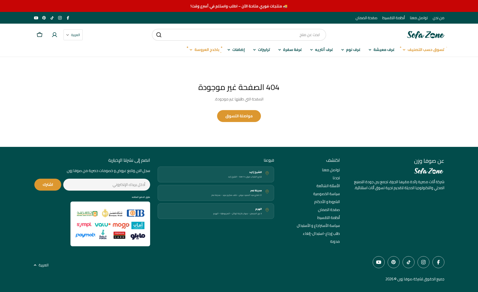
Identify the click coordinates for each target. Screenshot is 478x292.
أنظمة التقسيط (393, 18)
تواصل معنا (419, 18)
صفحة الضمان (366, 18)
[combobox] (239, 35)
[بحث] (159, 35)
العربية (44, 265)
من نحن (438, 18)
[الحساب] (55, 35)
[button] (73, 34)
